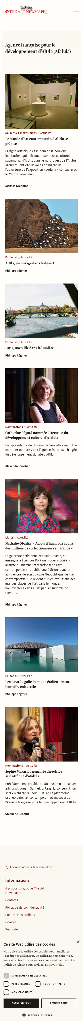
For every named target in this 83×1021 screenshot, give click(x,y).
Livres (9, 538)
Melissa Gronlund (17, 186)
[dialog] (41, 979)
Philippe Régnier (16, 271)
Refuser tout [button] (59, 1003)
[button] (40, 1015)
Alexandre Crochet (17, 466)
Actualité (46, 133)
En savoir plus (54, 965)
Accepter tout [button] (21, 1003)
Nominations (14, 427)
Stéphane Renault (17, 814)
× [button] (78, 942)
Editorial (11, 257)
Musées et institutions (21, 133)
